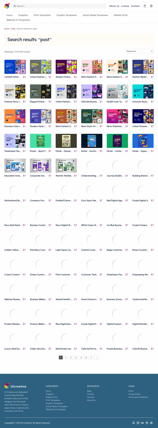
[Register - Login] (151, 6)
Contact (135, 6)
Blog (89, 391)
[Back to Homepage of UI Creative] (7, 6)
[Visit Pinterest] (151, 423)
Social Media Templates (95, 15)
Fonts (9, 15)
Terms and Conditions (138, 397)
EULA (130, 391)
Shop (13, 29)
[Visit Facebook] (133, 423)
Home (6, 29)
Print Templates (42, 15)
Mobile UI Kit (121, 15)
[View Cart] (145, 6)
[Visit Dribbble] (147, 423)
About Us (114, 6)
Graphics (23, 15)
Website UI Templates (18, 19)
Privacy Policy (134, 394)
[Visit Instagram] (138, 423)
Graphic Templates (67, 15)
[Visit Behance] (142, 423)
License (125, 6)
